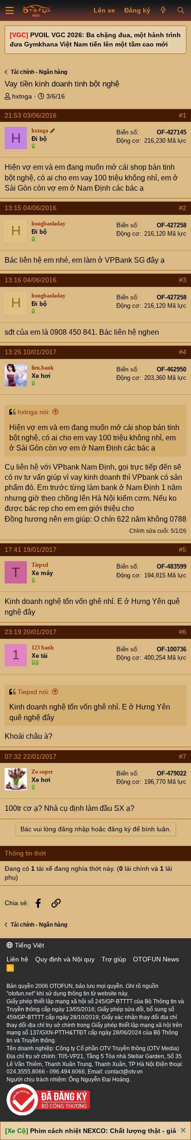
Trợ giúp (114, 959)
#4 (182, 352)
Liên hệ (17, 959)
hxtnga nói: (34, 412)
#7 (182, 756)
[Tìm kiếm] (180, 10)
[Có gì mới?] (163, 10)
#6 (182, 632)
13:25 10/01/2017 (31, 352)
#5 (182, 549)
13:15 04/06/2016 (31, 208)
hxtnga (22, 96)
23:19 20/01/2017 (31, 632)
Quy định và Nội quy (65, 959)
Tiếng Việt (28, 945)
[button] (10, 10)
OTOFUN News (156, 959)
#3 (182, 280)
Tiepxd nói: (34, 692)
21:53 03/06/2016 (31, 115)
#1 (182, 115)
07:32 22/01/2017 (31, 756)
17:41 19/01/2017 (31, 549)
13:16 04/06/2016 (31, 280)
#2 (182, 208)
